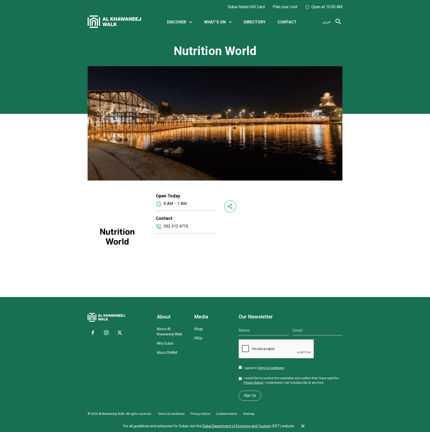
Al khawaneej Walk (111, 414)
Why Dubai (165, 343)
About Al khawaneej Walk (169, 331)
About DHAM (167, 353)
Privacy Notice (253, 382)
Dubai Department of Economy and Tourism (236, 426)
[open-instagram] (106, 333)
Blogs (198, 329)
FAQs (198, 338)
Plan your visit (285, 6)
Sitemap (248, 414)
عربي (326, 21)
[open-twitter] (120, 333)
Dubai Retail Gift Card (246, 6)
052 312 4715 (176, 226)
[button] (179, 21)
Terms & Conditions (270, 368)
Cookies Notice (226, 414)
